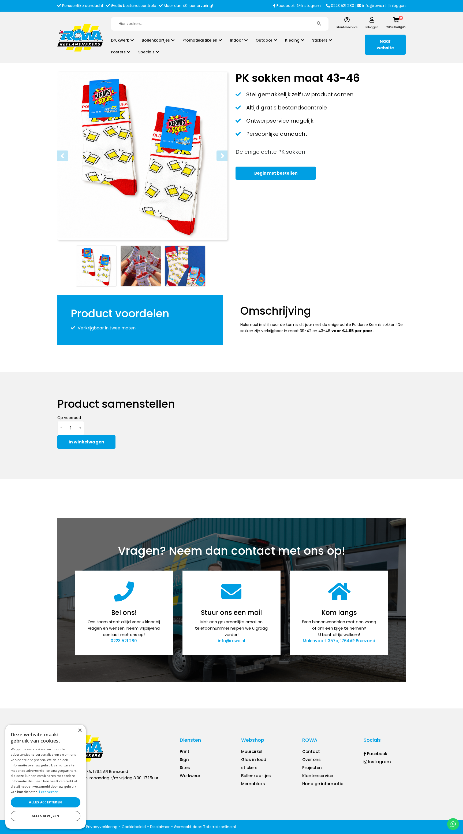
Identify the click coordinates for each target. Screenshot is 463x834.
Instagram (310, 5)
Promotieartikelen (199, 40)
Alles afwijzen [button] (45, 816)
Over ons (311, 759)
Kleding (292, 40)
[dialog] (45, 777)
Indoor (236, 40)
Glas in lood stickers (253, 763)
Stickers (319, 40)
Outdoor (264, 40)
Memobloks (253, 784)
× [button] (80, 731)
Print (184, 751)
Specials (146, 52)
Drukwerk (120, 40)
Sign (184, 759)
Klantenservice (317, 775)
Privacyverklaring (101, 826)
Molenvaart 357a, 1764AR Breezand (339, 641)
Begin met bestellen (275, 173)
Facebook (285, 5)
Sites (185, 767)
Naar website (385, 44)
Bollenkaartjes (156, 40)
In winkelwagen (86, 442)
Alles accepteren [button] (45, 802)
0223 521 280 (342, 5)
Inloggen (398, 5)
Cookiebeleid (134, 826)
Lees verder (48, 791)
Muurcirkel (251, 751)
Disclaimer (160, 826)
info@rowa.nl (373, 5)
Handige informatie (322, 784)
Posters (118, 52)
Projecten (312, 767)
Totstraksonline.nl (219, 826)
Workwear (190, 775)
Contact (311, 751)
